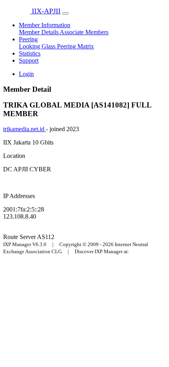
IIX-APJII (45, 11)
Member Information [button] (44, 25)
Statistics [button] (29, 53)
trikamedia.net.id (24, 129)
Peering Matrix (75, 46)
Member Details (39, 32)
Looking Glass (38, 46)
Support (29, 60)
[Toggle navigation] (65, 13)
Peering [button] (28, 39)
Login (26, 73)
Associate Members (84, 32)
